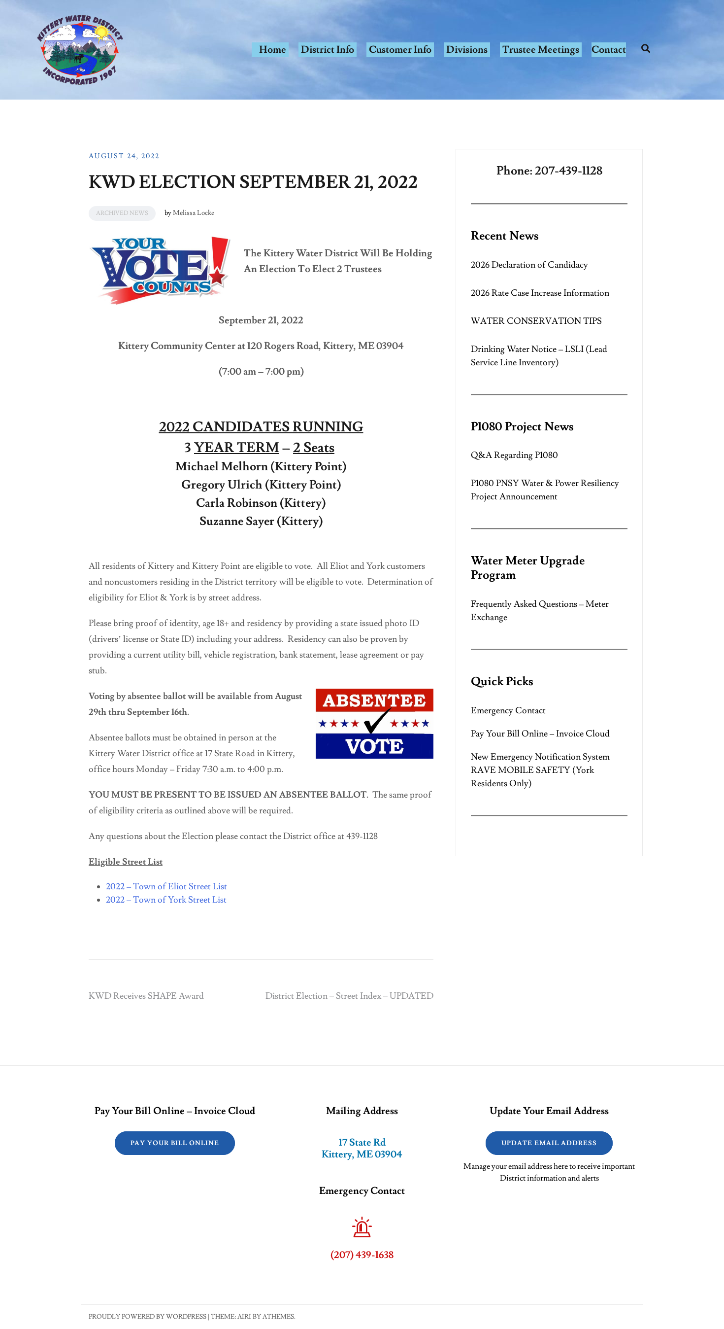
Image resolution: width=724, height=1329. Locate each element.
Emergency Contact (508, 710)
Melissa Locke (193, 213)
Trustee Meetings (540, 49)
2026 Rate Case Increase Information (540, 293)
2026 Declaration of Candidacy (529, 265)
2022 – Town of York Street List (166, 900)
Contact (609, 49)
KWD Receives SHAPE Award (146, 996)
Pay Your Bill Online (175, 1143)
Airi (244, 1317)
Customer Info (400, 49)
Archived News (122, 213)
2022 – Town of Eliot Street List (166, 886)
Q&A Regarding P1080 (514, 455)
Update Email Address (549, 1143)
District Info (327, 49)
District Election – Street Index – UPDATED (349, 996)
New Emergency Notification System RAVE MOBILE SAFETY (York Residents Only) (540, 770)
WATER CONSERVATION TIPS (536, 321)
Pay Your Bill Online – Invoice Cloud (540, 733)
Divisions (467, 49)
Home (272, 49)
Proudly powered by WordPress (147, 1317)
